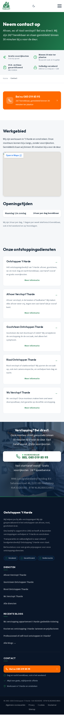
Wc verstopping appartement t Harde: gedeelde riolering (31, 621)
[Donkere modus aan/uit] (34, 6)
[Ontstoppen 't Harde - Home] (6, 6)
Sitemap (32, 709)
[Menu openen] (59, 5)
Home (5, 78)
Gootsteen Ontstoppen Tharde (18, 582)
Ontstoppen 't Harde (22, 700)
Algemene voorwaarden (15, 705)
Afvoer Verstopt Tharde (15, 575)
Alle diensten (10, 603)
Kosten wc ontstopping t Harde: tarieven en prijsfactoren (31, 628)
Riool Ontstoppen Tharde (16, 589)
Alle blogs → (10, 643)
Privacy (32, 705)
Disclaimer (52, 705)
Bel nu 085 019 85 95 (19, 669)
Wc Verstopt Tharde (13, 596)
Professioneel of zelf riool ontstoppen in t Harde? (27, 636)
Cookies (41, 705)
